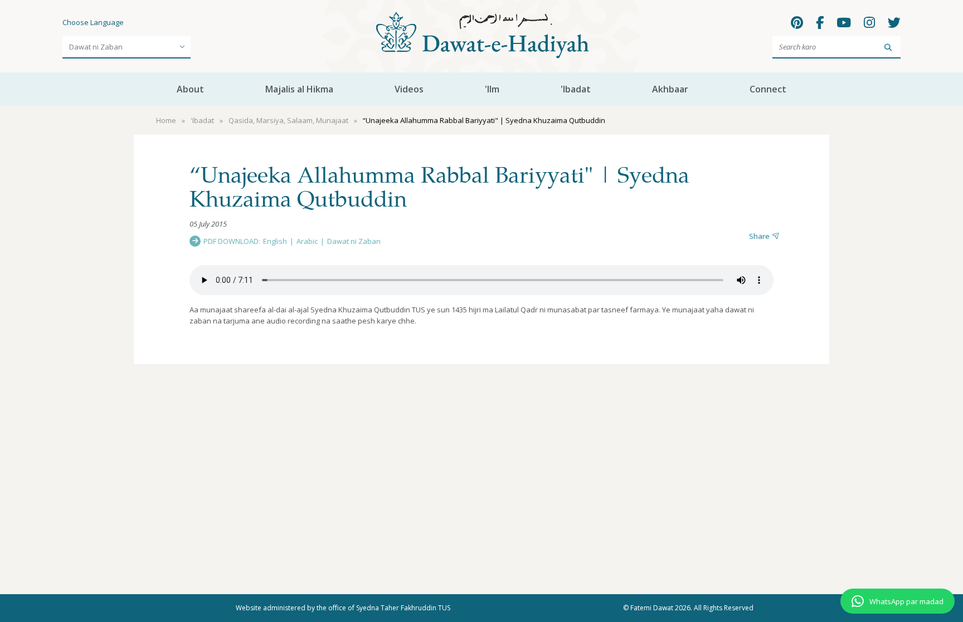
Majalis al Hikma (299, 89)
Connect (768, 89)
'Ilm (492, 89)
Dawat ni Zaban (354, 241)
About (190, 89)
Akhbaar (670, 89)
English (275, 241)
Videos (409, 89)
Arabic (307, 241)
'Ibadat (576, 89)
